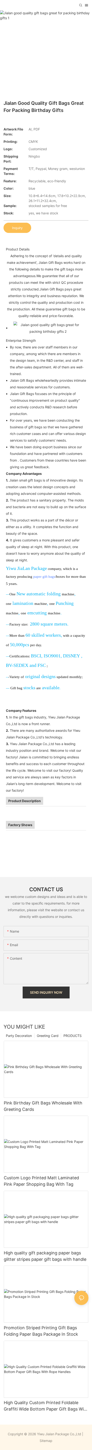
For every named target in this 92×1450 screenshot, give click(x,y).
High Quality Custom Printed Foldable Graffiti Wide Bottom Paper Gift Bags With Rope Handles (46, 1406)
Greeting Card (48, 1036)
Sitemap (46, 1441)
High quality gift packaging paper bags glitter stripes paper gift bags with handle (45, 1256)
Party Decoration (19, 1036)
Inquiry (17, 228)
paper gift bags (44, 576)
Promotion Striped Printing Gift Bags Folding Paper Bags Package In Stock (41, 1331)
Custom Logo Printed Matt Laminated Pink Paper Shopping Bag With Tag (41, 1181)
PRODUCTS (72, 1036)
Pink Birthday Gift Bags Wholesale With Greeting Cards (43, 1106)
